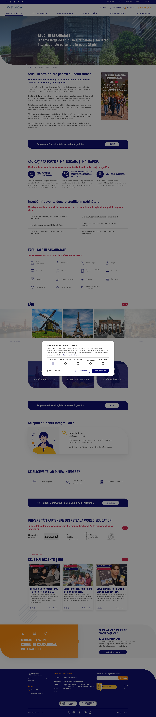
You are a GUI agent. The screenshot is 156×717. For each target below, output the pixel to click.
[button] (53, 371)
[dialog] (78, 358)
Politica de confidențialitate (70, 355)
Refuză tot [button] (83, 371)
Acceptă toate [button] (100, 371)
